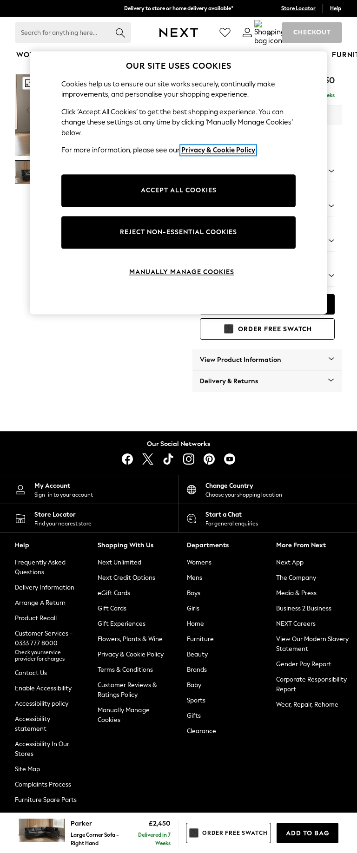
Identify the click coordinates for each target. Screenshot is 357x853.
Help (335, 8)
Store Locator (298, 8)
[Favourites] (225, 32)
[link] (247, 32)
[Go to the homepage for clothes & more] (178, 32)
